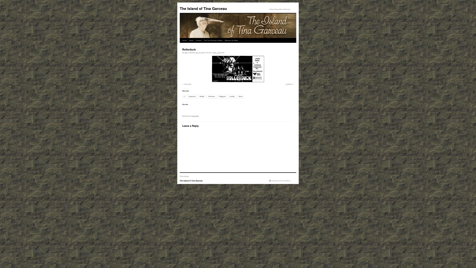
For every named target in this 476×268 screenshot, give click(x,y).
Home (184, 40)
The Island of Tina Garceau (203, 8)
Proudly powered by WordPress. (281, 181)
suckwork (289, 84)
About (191, 40)
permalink (195, 116)
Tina (185, 52)
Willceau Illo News (231, 40)
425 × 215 (216, 52)
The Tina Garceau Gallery (213, 40)
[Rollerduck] (238, 69)
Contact (198, 40)
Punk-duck (187, 84)
